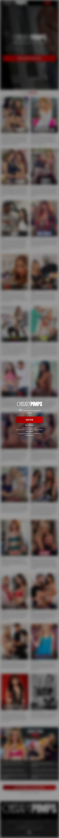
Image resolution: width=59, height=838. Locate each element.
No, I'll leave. (29, 425)
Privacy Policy (34, 429)
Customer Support (29, 435)
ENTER (29, 419)
